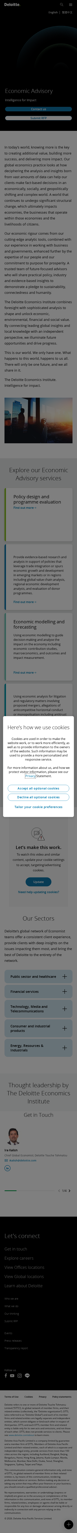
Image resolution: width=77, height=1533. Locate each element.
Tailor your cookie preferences (39, 807)
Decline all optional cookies (38, 797)
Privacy (30, 776)
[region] (38, 766)
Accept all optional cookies (38, 788)
